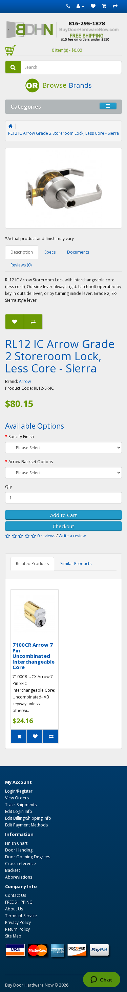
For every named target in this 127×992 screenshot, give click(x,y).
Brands (80, 85)
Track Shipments (21, 804)
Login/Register (19, 791)
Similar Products (75, 563)
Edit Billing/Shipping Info (28, 818)
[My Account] (80, 6)
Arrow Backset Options (30, 462)
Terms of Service (21, 916)
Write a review (72, 536)
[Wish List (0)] (93, 6)
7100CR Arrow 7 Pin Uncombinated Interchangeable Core (34, 655)
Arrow (25, 381)
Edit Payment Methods (26, 825)
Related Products (32, 563)
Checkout (63, 526)
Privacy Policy (18, 922)
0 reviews (46, 536)
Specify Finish (21, 436)
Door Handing (19, 850)
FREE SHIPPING (19, 902)
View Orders (17, 798)
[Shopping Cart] (104, 6)
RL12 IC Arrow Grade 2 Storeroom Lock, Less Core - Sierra (63, 133)
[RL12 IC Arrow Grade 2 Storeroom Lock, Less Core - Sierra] (63, 188)
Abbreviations (18, 877)
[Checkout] (115, 6)
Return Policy (17, 929)
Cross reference (20, 863)
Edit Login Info (18, 811)
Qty (8, 487)
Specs (50, 252)
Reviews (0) (20, 265)
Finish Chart (16, 843)
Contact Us (15, 895)
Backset (12, 870)
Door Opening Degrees (27, 857)
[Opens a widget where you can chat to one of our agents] (101, 980)
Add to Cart (63, 515)
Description (21, 252)
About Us (14, 909)
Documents (78, 252)
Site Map (13, 936)
